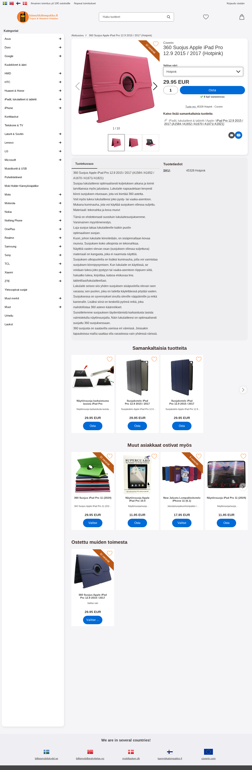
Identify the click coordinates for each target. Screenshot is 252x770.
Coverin (168, 42)
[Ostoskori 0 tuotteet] (242, 17)
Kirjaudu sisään (236, 3)
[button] (155, 86)
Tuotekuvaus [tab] (84, 163)
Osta (212, 90)
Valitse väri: (170, 65)
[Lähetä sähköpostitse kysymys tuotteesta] (231, 135)
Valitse (92, 522)
